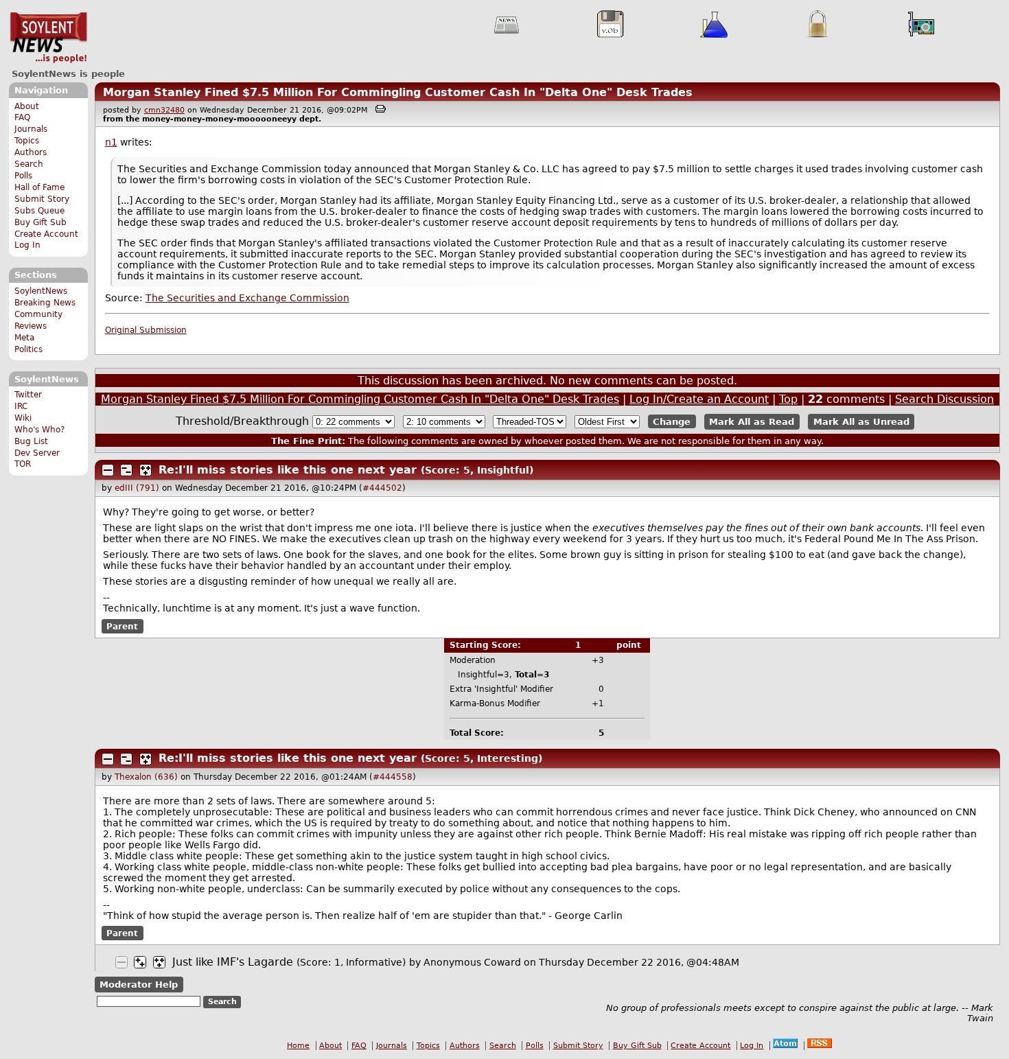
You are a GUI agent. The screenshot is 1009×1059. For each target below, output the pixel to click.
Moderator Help (139, 984)
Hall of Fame (39, 187)
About (26, 106)
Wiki (23, 418)
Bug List (31, 441)
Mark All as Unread (861, 422)
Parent (122, 626)
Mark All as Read (751, 422)
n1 (111, 142)
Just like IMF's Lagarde (232, 961)
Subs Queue (39, 211)
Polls (23, 176)
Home (298, 1045)
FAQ (22, 117)
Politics (28, 349)
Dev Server (37, 453)
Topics (26, 141)
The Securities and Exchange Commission (247, 297)
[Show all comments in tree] (145, 470)
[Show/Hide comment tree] (126, 470)
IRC (20, 406)
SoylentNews (48, 37)
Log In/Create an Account (699, 399)
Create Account (46, 234)
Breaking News (45, 302)
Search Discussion (944, 399)
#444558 (393, 777)
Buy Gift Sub (40, 222)
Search (28, 164)
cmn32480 (164, 110)
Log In (27, 245)
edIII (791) (137, 488)
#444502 (382, 488)
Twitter (28, 394)
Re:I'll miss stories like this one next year (288, 469)
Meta (24, 337)
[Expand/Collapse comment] (108, 470)
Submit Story (41, 199)
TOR (22, 464)
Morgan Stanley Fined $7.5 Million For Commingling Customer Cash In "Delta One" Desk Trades (398, 92)
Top (788, 399)
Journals (30, 129)
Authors (30, 152)
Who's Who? (39, 429)
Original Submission (146, 330)
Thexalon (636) (146, 777)
